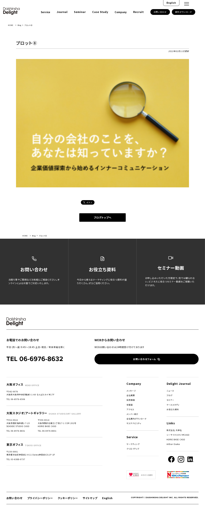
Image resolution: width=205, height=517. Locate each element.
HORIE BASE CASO (176, 439)
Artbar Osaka (173, 444)
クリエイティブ (133, 448)
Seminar (80, 12)
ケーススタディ (173, 404)
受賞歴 (130, 404)
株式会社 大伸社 (174, 430)
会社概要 (131, 395)
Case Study (100, 12)
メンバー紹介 (132, 414)
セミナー (170, 400)
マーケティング (133, 444)
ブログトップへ (102, 217)
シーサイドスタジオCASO (178, 434)
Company (121, 12)
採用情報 (131, 400)
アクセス (130, 409)
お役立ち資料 (173, 409)
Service (45, 12)
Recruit (138, 12)
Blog (19, 25)
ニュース (170, 390)
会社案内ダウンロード (137, 418)
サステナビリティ (134, 423)
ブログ (169, 395)
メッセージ (131, 390)
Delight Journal (179, 383)
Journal (62, 12)
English (171, 3)
